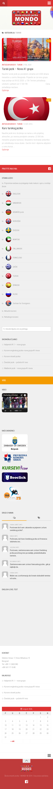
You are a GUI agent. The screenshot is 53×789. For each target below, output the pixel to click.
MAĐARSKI (17, 203)
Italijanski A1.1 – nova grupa (14, 344)
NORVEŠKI (16, 221)
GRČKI (15, 267)
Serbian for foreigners (21, 303)
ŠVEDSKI (16, 230)
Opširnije (5, 90)
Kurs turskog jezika (12, 128)
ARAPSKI (16, 239)
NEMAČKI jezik (18, 212)
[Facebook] (49, 168)
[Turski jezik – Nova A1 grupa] (26, 49)
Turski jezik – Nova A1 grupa (17, 69)
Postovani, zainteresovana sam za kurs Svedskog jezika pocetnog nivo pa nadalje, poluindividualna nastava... (28, 553)
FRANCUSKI (17, 258)
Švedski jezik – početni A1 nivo (16, 362)
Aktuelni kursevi (9, 65)
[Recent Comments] (14, 518)
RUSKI (15, 294)
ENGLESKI (16, 194)
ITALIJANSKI (17, 249)
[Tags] (38, 518)
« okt (12, 741)
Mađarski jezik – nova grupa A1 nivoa (18, 368)
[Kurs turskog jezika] (26, 108)
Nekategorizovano (11, 317)
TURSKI (19, 65)
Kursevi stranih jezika (12, 356)
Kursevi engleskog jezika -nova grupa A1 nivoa (22, 350)
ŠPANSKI (16, 285)
